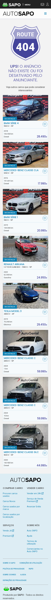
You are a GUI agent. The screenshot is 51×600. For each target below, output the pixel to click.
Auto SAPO (32, 530)
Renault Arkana (18, 265)
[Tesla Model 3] (25, 296)
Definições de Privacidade (14, 580)
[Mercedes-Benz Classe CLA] (25, 155)
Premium (7, 536)
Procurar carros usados (10, 494)
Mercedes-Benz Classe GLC (21, 453)
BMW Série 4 (11, 124)
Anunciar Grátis (34, 506)
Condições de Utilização (31, 563)
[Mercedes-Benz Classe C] (25, 343)
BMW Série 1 (11, 218)
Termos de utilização (32, 542)
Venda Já (7, 530)
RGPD (31, 569)
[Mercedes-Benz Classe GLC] (25, 437)
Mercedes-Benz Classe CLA (21, 171)
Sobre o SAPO (9, 563)
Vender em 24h (34, 493)
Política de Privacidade (14, 569)
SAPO (13, 589)
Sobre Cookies (9, 575)
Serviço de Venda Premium (35, 500)
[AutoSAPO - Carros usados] (18, 13)
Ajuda (29, 536)
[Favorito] (44, 124)
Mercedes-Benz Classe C (20, 359)
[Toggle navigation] (45, 14)
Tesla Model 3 (13, 312)
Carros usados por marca (11, 507)
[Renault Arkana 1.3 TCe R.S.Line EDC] (25, 249)
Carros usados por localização (11, 515)
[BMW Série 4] (25, 108)
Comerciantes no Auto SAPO (35, 550)
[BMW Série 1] (25, 202)
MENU (27, 5)
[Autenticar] (42, 4)
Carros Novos (9, 501)
